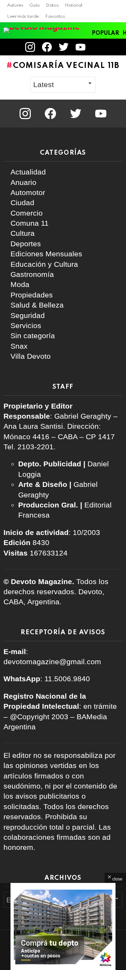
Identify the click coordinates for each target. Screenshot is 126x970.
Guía (34, 5)
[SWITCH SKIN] (112, 47)
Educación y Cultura (44, 264)
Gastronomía (32, 274)
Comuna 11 (29, 223)
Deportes (25, 244)
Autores (15, 5)
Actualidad (28, 172)
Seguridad (27, 315)
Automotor (27, 192)
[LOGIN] (98, 47)
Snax (19, 346)
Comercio (26, 213)
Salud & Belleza (37, 305)
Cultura (22, 233)
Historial (73, 5)
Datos (52, 5)
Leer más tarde (23, 16)
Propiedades (31, 295)
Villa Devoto (30, 356)
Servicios (25, 325)
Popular (105, 33)
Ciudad (22, 203)
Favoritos (55, 16)
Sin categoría (32, 336)
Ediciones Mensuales (46, 254)
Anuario (23, 182)
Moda (19, 284)
